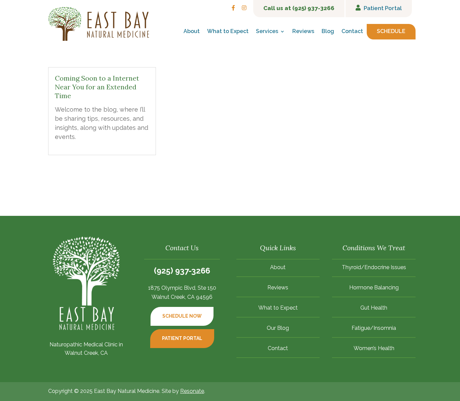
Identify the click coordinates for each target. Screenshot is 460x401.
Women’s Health (374, 348)
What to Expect (228, 31)
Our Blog (278, 328)
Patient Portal (182, 338)
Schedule (391, 31)
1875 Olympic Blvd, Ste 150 (182, 288)
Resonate (192, 391)
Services (267, 31)
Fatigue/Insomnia (374, 328)
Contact (352, 31)
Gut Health (373, 308)
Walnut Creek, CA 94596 (182, 297)
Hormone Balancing (374, 288)
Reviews (303, 31)
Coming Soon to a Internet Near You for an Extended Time (97, 87)
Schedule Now (182, 316)
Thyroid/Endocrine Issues (374, 267)
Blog (328, 31)
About (192, 31)
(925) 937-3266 (182, 271)
